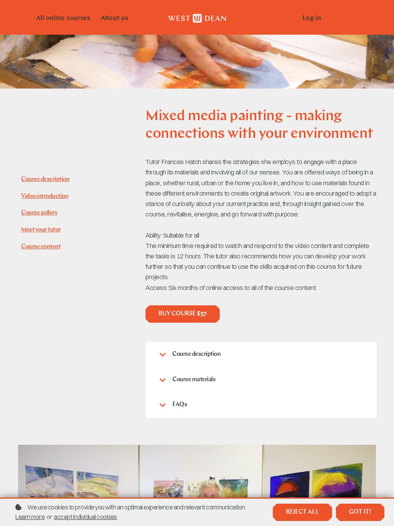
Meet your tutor (41, 230)
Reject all (302, 512)
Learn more (30, 517)
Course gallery (39, 213)
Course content (40, 247)
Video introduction (44, 196)
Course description (45, 179)
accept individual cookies (85, 517)
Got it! (360, 512)
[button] (261, 354)
